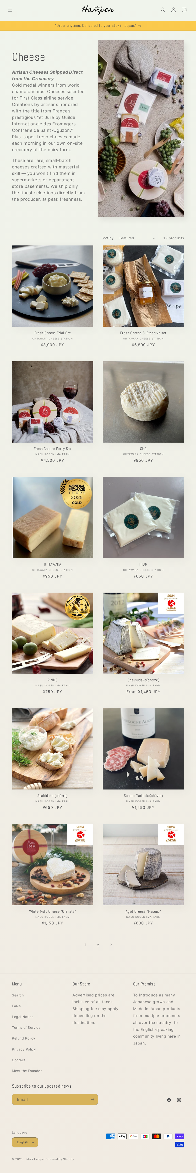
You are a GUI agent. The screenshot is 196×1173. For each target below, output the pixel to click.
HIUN (143, 564)
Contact (18, 1060)
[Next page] (111, 945)
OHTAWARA (52, 564)
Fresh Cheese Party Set (52, 449)
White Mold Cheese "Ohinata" (52, 911)
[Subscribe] (92, 1099)
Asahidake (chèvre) (53, 796)
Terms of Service (26, 1027)
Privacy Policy (24, 1049)
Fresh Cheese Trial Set (52, 333)
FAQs (16, 1006)
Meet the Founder (27, 1071)
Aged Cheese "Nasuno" (143, 911)
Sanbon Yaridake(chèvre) (143, 796)
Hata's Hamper (35, 1159)
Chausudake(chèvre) (143, 680)
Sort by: (108, 238)
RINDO (53, 680)
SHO (143, 449)
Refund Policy (23, 1038)
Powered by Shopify (60, 1159)
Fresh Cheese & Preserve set (143, 333)
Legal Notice (22, 1017)
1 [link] (85, 944)
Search (18, 995)
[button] (10, 10)
